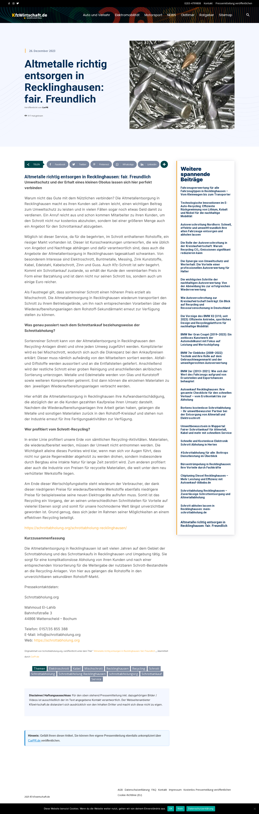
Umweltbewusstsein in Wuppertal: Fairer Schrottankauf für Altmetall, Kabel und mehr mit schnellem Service (206, 429)
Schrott (154, 668)
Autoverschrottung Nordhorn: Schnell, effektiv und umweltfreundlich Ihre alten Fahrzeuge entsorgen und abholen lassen (206, 229)
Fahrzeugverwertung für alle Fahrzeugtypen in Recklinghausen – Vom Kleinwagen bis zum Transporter (206, 191)
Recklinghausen (117, 668)
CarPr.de (35, 656)
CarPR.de (34, 740)
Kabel (77, 668)
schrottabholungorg (123, 674)
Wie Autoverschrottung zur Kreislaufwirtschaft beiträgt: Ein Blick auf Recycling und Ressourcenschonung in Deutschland (205, 303)
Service (96, 679)
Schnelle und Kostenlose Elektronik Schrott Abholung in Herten (204, 442)
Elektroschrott (59, 668)
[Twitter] (18, 3)
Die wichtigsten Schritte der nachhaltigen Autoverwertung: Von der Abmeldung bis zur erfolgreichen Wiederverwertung (205, 284)
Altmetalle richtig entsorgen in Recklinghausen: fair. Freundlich (124, 651)
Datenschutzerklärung (200, 808)
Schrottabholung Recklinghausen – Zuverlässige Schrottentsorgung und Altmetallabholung (205, 494)
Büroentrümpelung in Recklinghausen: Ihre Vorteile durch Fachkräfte (206, 465)
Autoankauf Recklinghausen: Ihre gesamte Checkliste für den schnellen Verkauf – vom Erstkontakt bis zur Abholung (206, 394)
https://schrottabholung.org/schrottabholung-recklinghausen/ (75, 528)
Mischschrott (93, 668)
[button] (248, 15)
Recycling (138, 668)
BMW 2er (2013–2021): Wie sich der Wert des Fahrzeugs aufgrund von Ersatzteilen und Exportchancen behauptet (204, 376)
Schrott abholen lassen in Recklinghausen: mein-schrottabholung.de (197, 509)
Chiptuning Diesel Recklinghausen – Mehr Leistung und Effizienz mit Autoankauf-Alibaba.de (204, 479)
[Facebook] (9, 3)
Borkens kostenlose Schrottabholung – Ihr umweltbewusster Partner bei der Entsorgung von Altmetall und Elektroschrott (206, 413)
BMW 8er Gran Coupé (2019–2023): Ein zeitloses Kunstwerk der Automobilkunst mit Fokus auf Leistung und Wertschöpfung (206, 339)
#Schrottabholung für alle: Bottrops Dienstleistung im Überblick (204, 454)
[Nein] (254, 808)
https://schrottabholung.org (57, 640)
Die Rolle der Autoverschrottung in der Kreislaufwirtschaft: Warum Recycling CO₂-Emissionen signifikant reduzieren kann (205, 248)
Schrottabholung (43, 674)
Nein (180, 808)
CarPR (45, 107)
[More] (164, 164)
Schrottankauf (152, 674)
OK (170, 808)
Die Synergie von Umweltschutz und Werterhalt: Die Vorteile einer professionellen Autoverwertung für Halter (205, 266)
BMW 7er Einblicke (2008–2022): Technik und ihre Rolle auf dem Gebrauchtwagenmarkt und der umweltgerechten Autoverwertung (204, 358)
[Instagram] (13, 3)
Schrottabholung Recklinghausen (82, 674)
